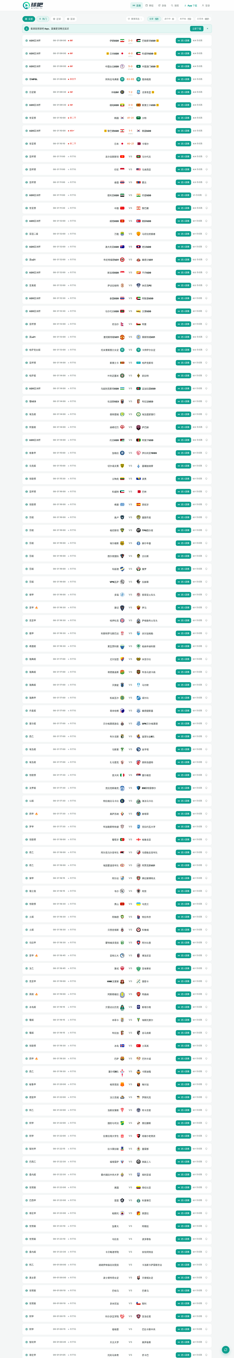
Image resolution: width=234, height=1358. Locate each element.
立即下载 (196, 28)
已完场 (203, 19)
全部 (153, 19)
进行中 (169, 19)
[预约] (206, 156)
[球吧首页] (33, 5)
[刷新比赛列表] (226, 1350)
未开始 (185, 19)
